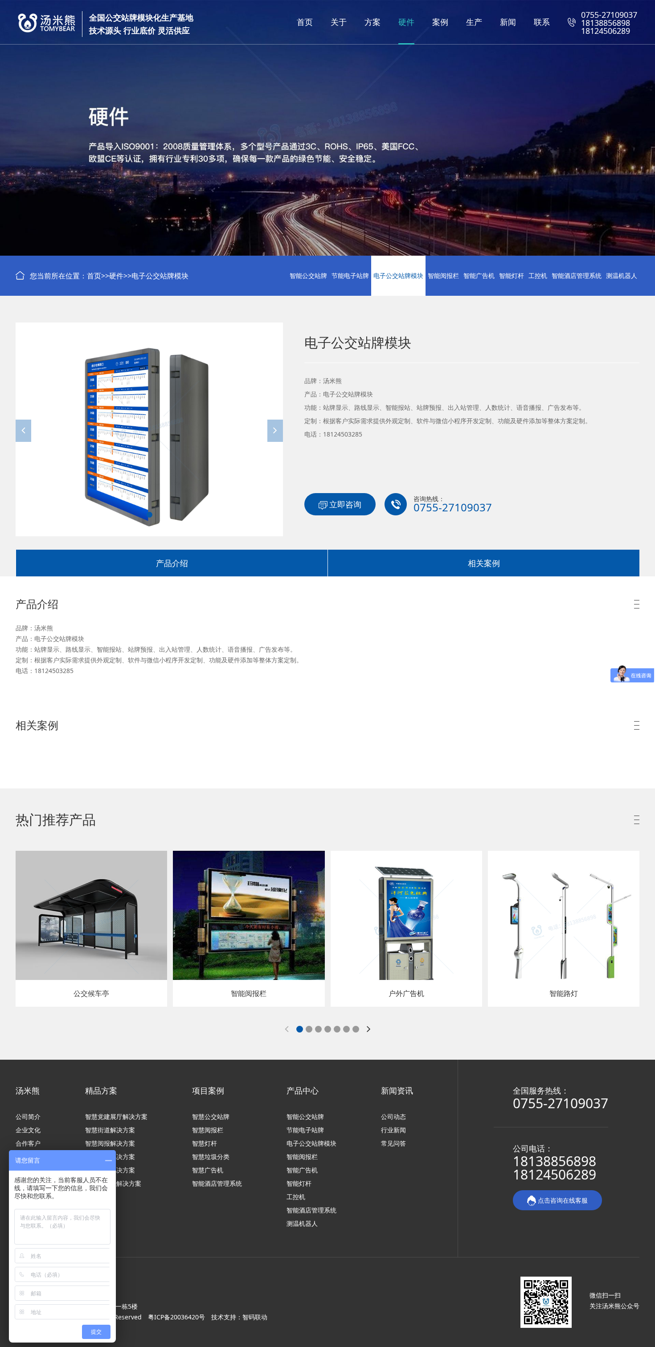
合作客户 (28, 1143)
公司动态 (393, 1116)
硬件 (406, 22)
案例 (440, 22)
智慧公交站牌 (210, 1116)
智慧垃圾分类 (210, 1156)
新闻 (508, 22)
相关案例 (484, 563)
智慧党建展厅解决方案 (116, 1116)
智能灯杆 (511, 275)
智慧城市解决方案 (110, 1170)
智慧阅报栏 (207, 1130)
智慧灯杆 (204, 1143)
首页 (305, 22)
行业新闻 (393, 1130)
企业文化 (28, 1130)
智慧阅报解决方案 (110, 1143)
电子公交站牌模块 (159, 276)
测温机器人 (621, 275)
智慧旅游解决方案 (110, 1156)
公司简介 (28, 1116)
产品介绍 (172, 563)
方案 (372, 22)
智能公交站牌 (308, 275)
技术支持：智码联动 (239, 1317)
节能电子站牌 (350, 275)
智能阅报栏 (443, 275)
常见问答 (393, 1143)
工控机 (537, 275)
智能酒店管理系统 (577, 275)
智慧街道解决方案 (110, 1130)
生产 (474, 22)
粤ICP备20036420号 (177, 1317)
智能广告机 (479, 275)
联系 (542, 22)
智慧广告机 (207, 1170)
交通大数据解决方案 (113, 1183)
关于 (339, 22)
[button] (149, 515)
